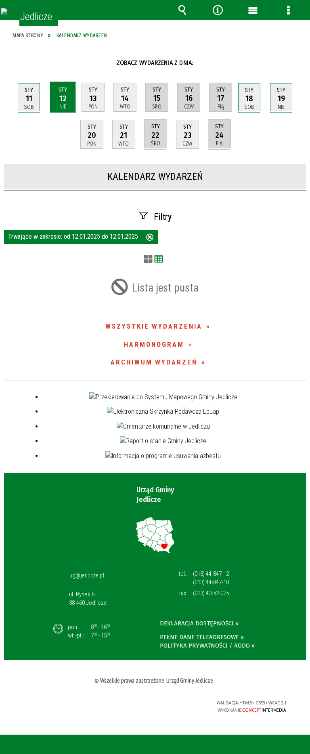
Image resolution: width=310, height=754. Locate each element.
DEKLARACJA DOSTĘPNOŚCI (197, 623)
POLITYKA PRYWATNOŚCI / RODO (205, 645)
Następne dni (297, 63)
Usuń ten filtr (150, 238)
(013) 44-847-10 (211, 582)
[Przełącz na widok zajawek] (148, 259)
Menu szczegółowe (288, 10)
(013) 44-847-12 (211, 573)
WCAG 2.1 (176, 703)
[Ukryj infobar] (303, 745)
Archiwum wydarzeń (154, 362)
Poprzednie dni (15, 63)
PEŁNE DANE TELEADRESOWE (199, 637)
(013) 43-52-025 (211, 593)
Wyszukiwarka (182, 10)
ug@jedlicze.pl (86, 575)
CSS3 (151, 703)
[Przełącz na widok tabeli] (159, 259)
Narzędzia (218, 10)
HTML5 (139, 703)
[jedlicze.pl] (4, 11)
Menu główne (253, 10)
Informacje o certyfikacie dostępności (55, 704)
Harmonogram (154, 344)
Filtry (163, 217)
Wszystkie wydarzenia (153, 326)
